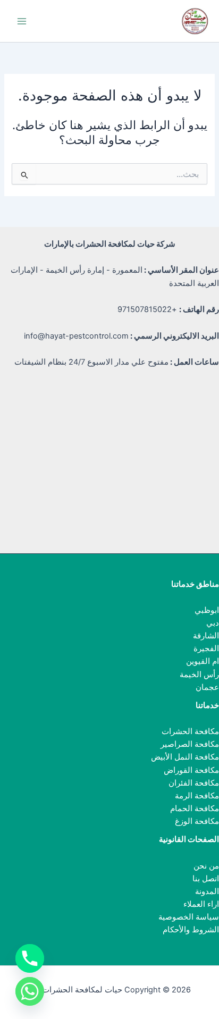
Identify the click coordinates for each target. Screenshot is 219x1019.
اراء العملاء (201, 904)
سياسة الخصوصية (188, 917)
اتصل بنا (205, 878)
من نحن (206, 866)
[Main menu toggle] (22, 21)
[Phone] (29, 958)
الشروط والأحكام (191, 929)
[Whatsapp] (29, 991)
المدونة (207, 891)
